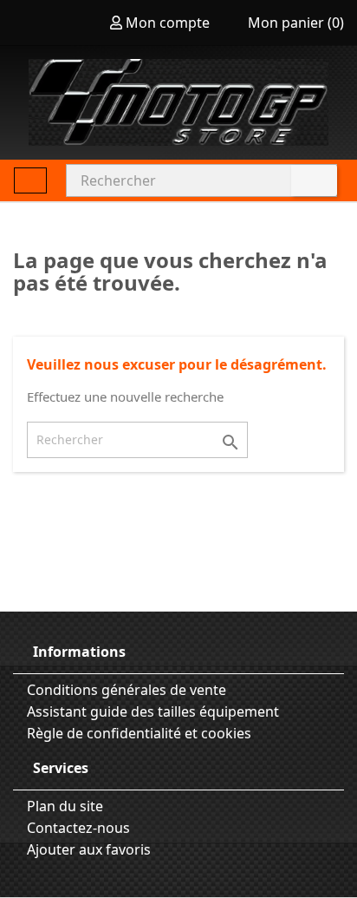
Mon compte (167, 22)
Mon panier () (294, 22)
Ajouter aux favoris (87, 849)
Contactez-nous (76, 827)
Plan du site (63, 806)
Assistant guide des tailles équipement (151, 711)
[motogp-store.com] (178, 102)
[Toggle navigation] (30, 180)
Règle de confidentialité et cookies (137, 733)
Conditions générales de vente (124, 689)
